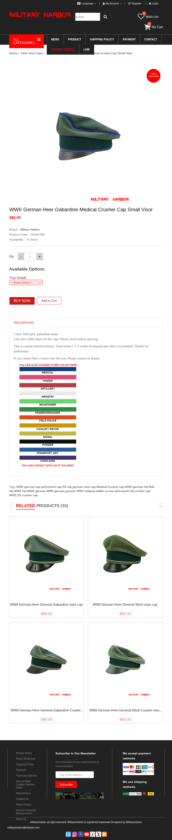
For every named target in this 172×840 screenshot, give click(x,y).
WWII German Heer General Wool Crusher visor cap (124, 711)
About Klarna (23, 793)
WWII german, (55, 491)
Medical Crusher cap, (110, 486)
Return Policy (23, 804)
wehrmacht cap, (51, 486)
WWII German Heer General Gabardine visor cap (46, 604)
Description (24, 322)
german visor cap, (84, 486)
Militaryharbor (134, 822)
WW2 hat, (20, 491)
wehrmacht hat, (124, 491)
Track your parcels (26, 775)
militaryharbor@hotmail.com (23, 827)
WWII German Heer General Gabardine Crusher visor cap (46, 711)
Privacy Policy (24, 753)
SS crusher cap (27, 495)
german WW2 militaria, (80, 491)
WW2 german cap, (28, 486)
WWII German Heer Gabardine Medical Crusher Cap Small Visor (89, 53)
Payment (21, 770)
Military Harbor (30, 229)
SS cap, (67, 486)
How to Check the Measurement (26, 812)
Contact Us (22, 798)
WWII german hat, (137, 486)
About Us (21, 819)
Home (13, 53)
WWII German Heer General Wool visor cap (125, 604)
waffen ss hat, (105, 491)
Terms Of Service (25, 758)
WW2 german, (36, 491)
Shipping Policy (25, 764)
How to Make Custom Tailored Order (25, 784)
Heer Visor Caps (32, 53)
